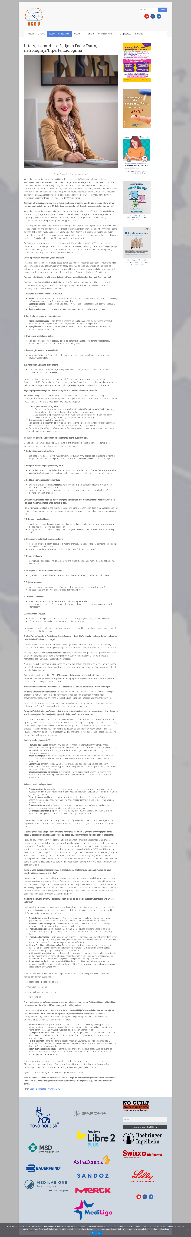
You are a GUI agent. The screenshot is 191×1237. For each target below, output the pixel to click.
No (99, 1233)
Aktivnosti (78, 34)
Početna (30, 34)
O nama (41, 34)
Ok (93, 1233)
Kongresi (139, 34)
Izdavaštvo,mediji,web (59, 34)
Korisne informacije (107, 34)
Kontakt (90, 34)
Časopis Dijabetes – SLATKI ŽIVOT (45, 1089)
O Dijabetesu (125, 34)
